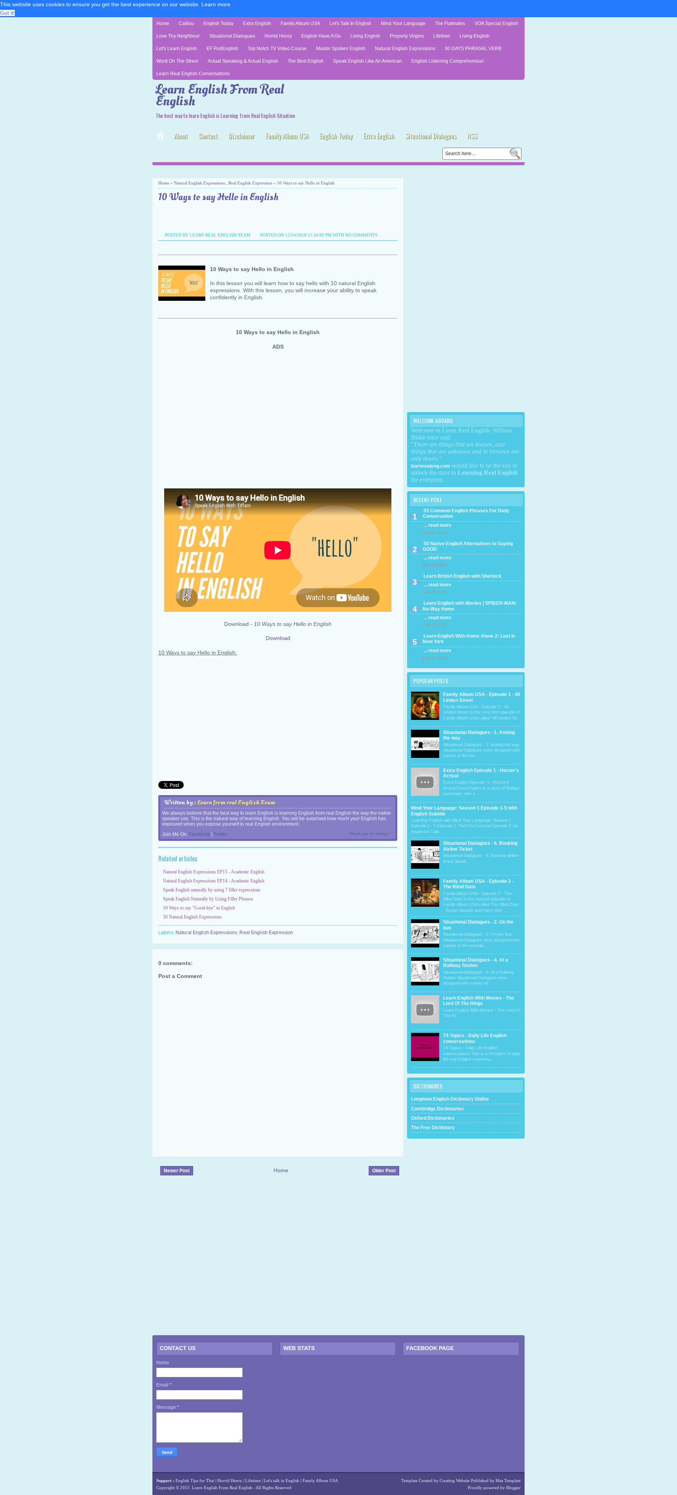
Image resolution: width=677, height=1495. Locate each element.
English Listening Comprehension (447, 61)
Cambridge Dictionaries (437, 1109)
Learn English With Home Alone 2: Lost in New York (469, 638)
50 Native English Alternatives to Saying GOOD (468, 546)
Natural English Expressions (405, 48)
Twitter (220, 834)
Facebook (199, 834)
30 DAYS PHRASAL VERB (473, 48)
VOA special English (496, 23)
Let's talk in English (281, 1480)
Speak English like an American (367, 61)
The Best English (306, 61)
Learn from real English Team (236, 802)
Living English (365, 36)
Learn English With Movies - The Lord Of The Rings (478, 1000)
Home (162, 23)
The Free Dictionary (433, 1127)
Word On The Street (177, 61)
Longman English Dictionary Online (450, 1099)
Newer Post (177, 1170)
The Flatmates (450, 23)
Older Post (384, 1170)
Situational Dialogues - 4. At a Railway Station (475, 962)
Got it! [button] (7, 13)
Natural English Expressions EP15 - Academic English (213, 872)
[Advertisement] (244, 171)
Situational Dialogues (232, 36)
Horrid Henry (278, 36)
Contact (208, 136)
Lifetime (441, 36)
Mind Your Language (403, 23)
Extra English (257, 23)
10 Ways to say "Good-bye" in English (199, 908)
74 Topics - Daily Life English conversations (475, 1038)
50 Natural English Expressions (192, 917)
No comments (361, 235)
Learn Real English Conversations (193, 73)
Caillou (186, 23)
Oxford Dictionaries (432, 1118)
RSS (472, 136)
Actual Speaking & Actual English (243, 61)
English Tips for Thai (195, 1480)
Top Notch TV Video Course (277, 48)
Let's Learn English (176, 48)
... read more (437, 525)
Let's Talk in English (350, 23)
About (181, 136)
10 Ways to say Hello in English (218, 197)
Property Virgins (407, 36)
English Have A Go (321, 36)
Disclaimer (241, 136)
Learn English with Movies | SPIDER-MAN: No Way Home (470, 605)
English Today (218, 23)
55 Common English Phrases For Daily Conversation (466, 513)
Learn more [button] (215, 4)
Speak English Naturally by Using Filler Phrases (208, 899)
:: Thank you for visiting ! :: (369, 834)
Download (278, 638)
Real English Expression (250, 183)
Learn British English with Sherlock (462, 576)
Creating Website (455, 1480)
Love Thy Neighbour (178, 36)
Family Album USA (300, 23)
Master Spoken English (341, 48)
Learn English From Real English (220, 95)
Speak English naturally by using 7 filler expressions (212, 890)
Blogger (513, 1487)
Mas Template (508, 1480)
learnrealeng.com (430, 466)
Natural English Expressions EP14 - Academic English (213, 881)
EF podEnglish (222, 48)
